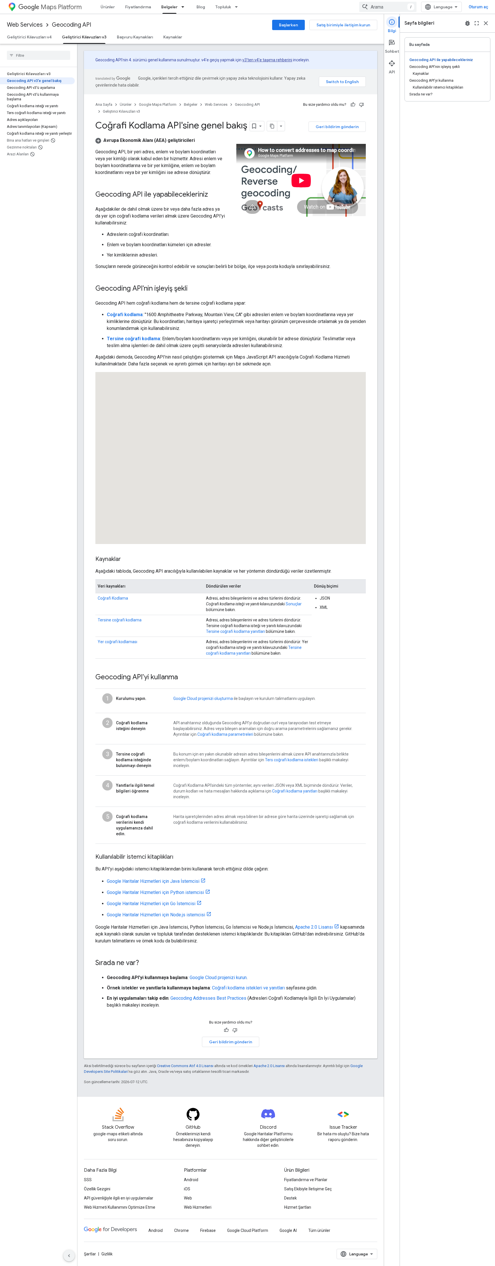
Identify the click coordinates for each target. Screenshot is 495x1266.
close (485, 23)
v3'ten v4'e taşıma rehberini (267, 60)
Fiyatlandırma (138, 6)
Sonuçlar (294, 604)
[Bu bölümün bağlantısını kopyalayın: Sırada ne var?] (144, 963)
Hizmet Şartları (297, 1207)
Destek (290, 1198)
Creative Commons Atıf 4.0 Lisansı (185, 1066)
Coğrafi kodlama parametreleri (225, 734)
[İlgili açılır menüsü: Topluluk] (238, 7)
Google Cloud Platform (247, 1230)
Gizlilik (107, 1254)
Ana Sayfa (103, 104)
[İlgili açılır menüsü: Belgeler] (184, 7)
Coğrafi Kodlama (113, 598)
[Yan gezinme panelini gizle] (69, 1255)
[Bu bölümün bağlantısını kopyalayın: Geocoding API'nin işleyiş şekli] (193, 288)
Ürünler (108, 6)
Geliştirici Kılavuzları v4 (29, 37)
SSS (88, 1179)
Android (191, 1179)
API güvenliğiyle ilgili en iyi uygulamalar (118, 1198)
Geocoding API (71, 24)
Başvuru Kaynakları (135, 37)
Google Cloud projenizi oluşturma (203, 698)
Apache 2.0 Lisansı (314, 927)
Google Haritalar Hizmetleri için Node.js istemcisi (156, 914)
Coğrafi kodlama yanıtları (294, 791)
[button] (145, 140)
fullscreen (476, 23)
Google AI (288, 1230)
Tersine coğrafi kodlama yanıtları (235, 631)
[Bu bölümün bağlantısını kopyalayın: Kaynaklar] (126, 559)
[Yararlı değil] (361, 104)
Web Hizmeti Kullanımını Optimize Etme (119, 1207)
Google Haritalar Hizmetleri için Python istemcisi (155, 892)
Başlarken (288, 25)
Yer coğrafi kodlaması (117, 641)
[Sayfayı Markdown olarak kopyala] (272, 126)
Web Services (25, 24)
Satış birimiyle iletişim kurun (343, 25)
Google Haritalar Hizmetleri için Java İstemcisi (153, 881)
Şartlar (90, 1254)
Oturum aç (478, 7)
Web (188, 1198)
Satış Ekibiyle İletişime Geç (308, 1189)
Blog (201, 6)
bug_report (467, 23)
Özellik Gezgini (97, 1189)
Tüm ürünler (319, 1230)
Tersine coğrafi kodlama (120, 620)
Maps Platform (61, 7)
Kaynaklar (172, 37)
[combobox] (388, 7)
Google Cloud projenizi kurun (218, 977)
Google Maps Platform (157, 104)
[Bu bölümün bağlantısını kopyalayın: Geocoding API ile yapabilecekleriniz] (213, 194)
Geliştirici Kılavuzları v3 (84, 37)
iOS (187, 1189)
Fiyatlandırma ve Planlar (305, 1179)
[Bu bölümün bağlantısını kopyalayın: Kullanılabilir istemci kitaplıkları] (179, 857)
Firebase (208, 1230)
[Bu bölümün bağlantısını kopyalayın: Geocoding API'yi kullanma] (183, 677)
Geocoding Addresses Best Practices (208, 998)
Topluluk (223, 6)
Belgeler (169, 6)
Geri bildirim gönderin (337, 126)
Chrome (181, 1230)
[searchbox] (38, 55)
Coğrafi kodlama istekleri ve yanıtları (248, 988)
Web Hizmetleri (197, 1207)
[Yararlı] (353, 104)
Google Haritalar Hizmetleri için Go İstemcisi (151, 903)
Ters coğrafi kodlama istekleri (291, 760)
